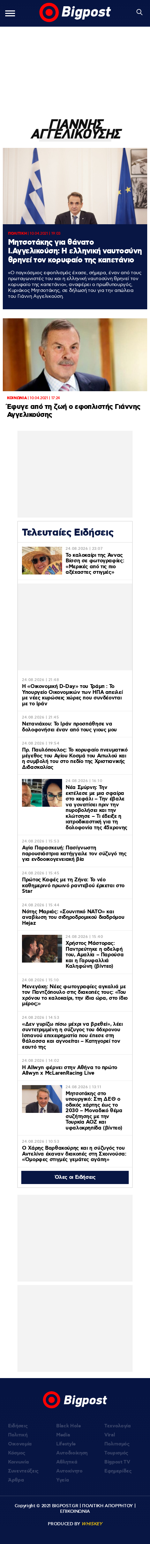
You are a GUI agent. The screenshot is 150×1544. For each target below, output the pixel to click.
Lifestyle (66, 1444)
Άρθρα (16, 1480)
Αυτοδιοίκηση (72, 1453)
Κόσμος (16, 1453)
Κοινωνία (18, 1462)
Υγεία (62, 1480)
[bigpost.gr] (75, 13)
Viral (109, 1435)
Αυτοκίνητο (69, 1471)
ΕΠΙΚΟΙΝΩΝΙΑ (75, 1511)
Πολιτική (17, 1435)
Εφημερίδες (118, 1471)
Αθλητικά (66, 1462)
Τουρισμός (116, 1453)
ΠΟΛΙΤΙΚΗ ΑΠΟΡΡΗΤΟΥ (107, 1506)
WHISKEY (91, 1524)
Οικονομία (20, 1444)
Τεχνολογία (117, 1426)
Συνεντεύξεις (23, 1471)
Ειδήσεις (18, 1426)
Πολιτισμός (117, 1444)
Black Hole (68, 1426)
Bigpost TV (117, 1462)
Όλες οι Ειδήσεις (75, 1177)
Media (63, 1435)
